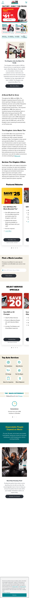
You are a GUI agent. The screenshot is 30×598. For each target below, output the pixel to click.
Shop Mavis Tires (12, 239)
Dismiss (14, 595)
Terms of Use (23, 586)
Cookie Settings (6, 592)
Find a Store (9, 276)
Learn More (8, 231)
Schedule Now (7, 32)
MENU (3, 3)
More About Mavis (14, 86)
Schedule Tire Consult (14, 496)
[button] (11, 347)
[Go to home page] (15, 2)
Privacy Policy (15, 586)
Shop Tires (9, 19)
